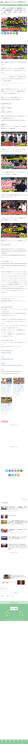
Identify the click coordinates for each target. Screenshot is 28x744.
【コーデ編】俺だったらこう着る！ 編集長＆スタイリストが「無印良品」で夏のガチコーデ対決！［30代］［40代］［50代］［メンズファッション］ (19, 388)
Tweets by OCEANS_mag (7, 359)
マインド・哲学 (5, 421)
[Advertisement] (14, 39)
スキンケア (20, 613)
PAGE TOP (14, 602)
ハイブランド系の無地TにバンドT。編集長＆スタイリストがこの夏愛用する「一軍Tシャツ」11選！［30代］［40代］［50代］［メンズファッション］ (6, 388)
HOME (7, 611)
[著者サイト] (9, 475)
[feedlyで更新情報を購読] (15, 475)
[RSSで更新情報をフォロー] (18, 475)
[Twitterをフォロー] (12, 475)
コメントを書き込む (14, 592)
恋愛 (7, 615)
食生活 (20, 611)
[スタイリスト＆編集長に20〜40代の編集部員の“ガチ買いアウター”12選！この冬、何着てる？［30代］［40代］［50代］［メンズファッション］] (6, 400)
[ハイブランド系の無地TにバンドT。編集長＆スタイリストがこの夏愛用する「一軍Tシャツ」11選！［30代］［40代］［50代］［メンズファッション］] (6, 381)
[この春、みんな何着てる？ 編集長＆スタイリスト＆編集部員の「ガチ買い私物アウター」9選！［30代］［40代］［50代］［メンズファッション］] (8, 33)
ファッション (14, 617)
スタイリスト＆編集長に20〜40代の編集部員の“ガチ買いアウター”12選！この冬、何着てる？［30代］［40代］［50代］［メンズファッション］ (6, 408)
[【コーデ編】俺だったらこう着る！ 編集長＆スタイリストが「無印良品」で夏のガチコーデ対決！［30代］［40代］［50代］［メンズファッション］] (18, 381)
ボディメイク (7, 613)
